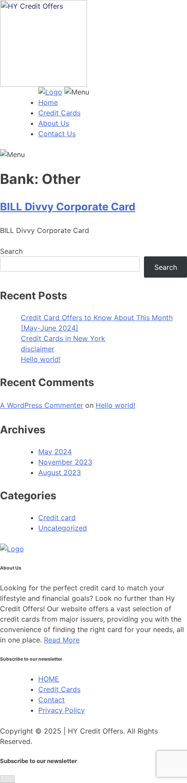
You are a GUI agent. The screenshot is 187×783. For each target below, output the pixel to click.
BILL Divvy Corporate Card (67, 206)
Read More (62, 640)
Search (11, 251)
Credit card (57, 517)
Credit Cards (59, 112)
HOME (48, 679)
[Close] (7, 779)
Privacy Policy (61, 710)
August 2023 (59, 472)
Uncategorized (62, 528)
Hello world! (40, 359)
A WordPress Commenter (41, 405)
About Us (53, 123)
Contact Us (57, 133)
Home (48, 102)
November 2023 (65, 462)
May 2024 (55, 451)
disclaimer (37, 348)
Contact (51, 699)
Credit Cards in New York (63, 338)
